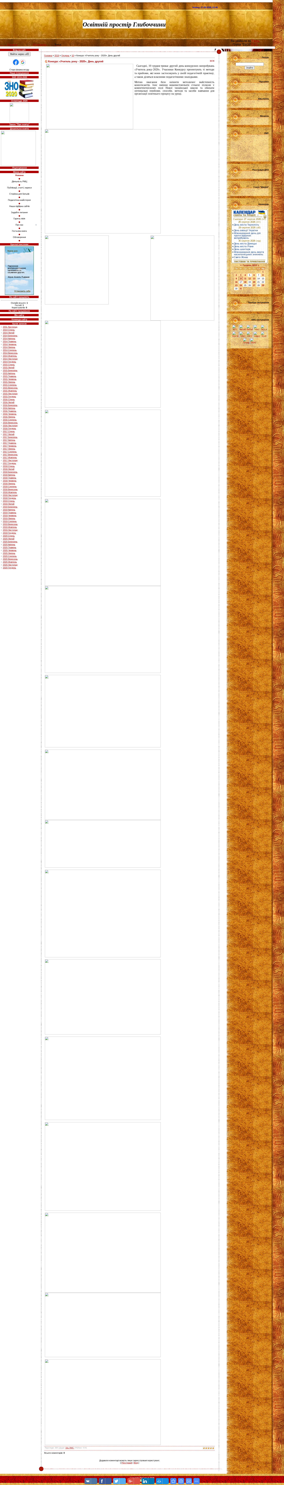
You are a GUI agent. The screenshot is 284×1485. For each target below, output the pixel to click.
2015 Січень (9, 364)
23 (236, 285)
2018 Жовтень (10, 492)
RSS (254, 44)
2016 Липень (9, 417)
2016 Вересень (10, 422)
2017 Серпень (10, 452)
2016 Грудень (9, 428)
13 (254, 278)
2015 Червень (9, 379)
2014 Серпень (10, 350)
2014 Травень (9, 341)
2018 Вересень (10, 489)
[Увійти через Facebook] (16, 62)
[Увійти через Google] (23, 62)
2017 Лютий (8, 434)
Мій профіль (39, 44)
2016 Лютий (8, 402)
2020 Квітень (9, 544)
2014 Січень (9, 330)
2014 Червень (9, 344)
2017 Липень (9, 449)
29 (263, 285)
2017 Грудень (9, 463)
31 (241, 288)
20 (254, 282)
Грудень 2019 (250, 265)
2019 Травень (9, 512)
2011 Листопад (10, 327)
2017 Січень (9, 431)
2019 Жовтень (10, 527)
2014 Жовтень (10, 356)
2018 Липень (9, 483)
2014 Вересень (10, 353)
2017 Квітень (9, 440)
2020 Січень (9, 536)
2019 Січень (9, 501)
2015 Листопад (10, 393)
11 (245, 278)
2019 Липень (9, 518)
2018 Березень (10, 472)
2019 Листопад (10, 530)
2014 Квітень (9, 338)
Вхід (136, 1463)
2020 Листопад (10, 565)
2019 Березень (10, 507)
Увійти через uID (19, 54)
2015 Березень (10, 370)
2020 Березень (10, 541)
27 (254, 285)
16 (236, 282)
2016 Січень (9, 399)
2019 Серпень (10, 521)
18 (245, 282)
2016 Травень (9, 411)
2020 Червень (9, 550)
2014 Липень (9, 347)
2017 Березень (10, 437)
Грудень (65, 55)
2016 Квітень (9, 408)
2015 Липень (9, 382)
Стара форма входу (19, 69)
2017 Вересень (10, 454)
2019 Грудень (9, 533)
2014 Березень (10, 335)
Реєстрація (126, 1463)
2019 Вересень (10, 524)
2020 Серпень (10, 556)
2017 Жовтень (10, 457)
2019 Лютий (8, 504)
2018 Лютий (8, 469)
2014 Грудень (9, 362)
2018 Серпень (10, 486)
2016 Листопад (10, 425)
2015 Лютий (8, 367)
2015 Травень (9, 376)
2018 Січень (9, 466)
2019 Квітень (9, 510)
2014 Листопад (10, 359)
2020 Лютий (8, 539)
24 (241, 285)
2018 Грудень (9, 498)
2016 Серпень (10, 420)
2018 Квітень (9, 475)
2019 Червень (9, 515)
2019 (56, 55)
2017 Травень (9, 443)
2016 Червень (9, 414)
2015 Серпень (10, 385)
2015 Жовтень (10, 391)
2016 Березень (10, 405)
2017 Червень (9, 446)
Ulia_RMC (69, 1448)
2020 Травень (9, 547)
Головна (48, 55)
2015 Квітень (9, 373)
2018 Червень (9, 481)
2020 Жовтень (10, 562)
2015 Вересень (10, 388)
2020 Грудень (9, 568)
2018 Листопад (10, 495)
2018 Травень (9, 478)
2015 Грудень (9, 396)
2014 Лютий (8, 333)
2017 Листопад (10, 460)
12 (249, 278)
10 (73, 55)
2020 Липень (9, 553)
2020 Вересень (10, 559)
